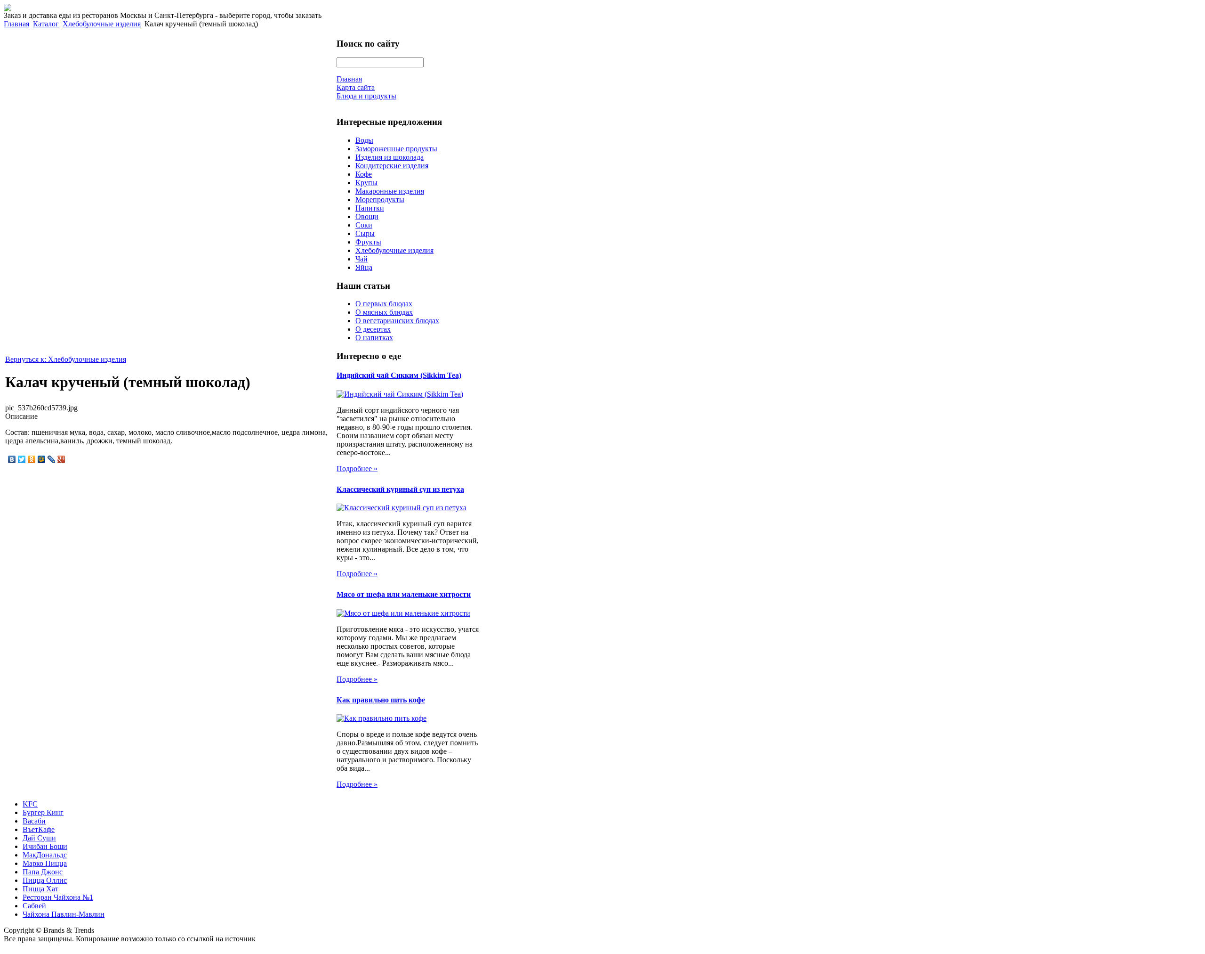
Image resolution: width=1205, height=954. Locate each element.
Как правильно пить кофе (381, 700)
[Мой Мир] (42, 459)
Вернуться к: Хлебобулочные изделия (65, 359)
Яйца (363, 267)
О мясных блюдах (384, 312)
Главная (16, 24)
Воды (364, 140)
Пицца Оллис (45, 880)
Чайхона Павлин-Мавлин (63, 914)
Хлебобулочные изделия (102, 24)
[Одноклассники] (32, 459)
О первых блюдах (383, 304)
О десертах (373, 329)
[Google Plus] (61, 459)
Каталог (46, 24)
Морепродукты (379, 200)
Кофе (363, 174)
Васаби (34, 821)
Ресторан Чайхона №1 (58, 897)
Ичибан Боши (45, 846)
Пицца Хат (40, 889)
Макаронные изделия (389, 191)
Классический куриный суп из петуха (400, 489)
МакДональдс (45, 855)
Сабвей (34, 906)
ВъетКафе (39, 829)
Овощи (366, 216)
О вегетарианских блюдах (397, 321)
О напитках (374, 338)
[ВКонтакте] (12, 459)
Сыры (365, 233)
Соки (363, 225)
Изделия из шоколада (389, 157)
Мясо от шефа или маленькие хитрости (404, 594)
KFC (30, 804)
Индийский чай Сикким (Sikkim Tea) (399, 375)
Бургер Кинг (43, 812)
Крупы (366, 183)
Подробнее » (357, 469)
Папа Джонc (43, 872)
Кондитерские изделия (391, 166)
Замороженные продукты (396, 149)
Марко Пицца (45, 863)
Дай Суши (39, 838)
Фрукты (368, 242)
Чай (361, 259)
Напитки (369, 208)
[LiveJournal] (51, 459)
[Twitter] (22, 459)
